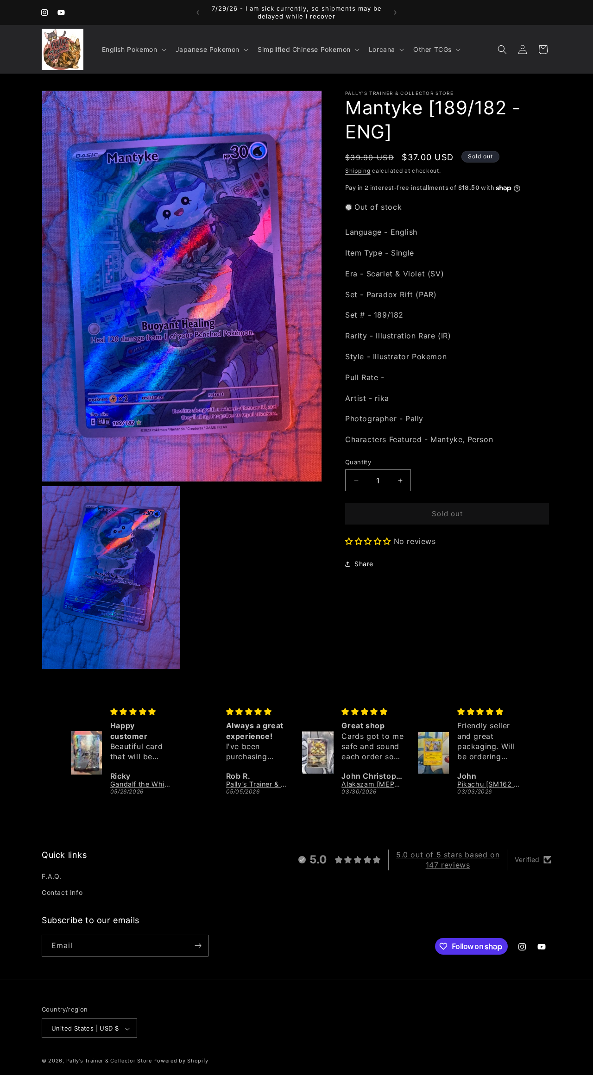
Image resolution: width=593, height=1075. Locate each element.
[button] (133, 49)
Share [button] (363, 564)
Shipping (358, 170)
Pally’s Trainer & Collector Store (109, 1061)
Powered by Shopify (180, 1061)
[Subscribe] (198, 945)
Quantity (358, 462)
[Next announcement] (395, 12)
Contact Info (62, 893)
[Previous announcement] (198, 12)
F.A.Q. (52, 876)
